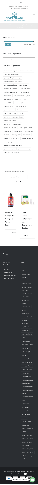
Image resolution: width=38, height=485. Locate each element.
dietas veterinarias (25, 88)
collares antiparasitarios (11, 74)
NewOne (20, 474)
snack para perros (9, 142)
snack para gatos (27, 138)
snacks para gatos (9, 149)
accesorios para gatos (11, 71)
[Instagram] (7, 254)
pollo (20, 127)
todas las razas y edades (11, 152)
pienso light (8, 113)
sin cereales (27, 135)
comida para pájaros (10, 85)
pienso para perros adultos (12, 124)
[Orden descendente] (32, 171)
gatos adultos (8, 99)
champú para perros (26, 71)
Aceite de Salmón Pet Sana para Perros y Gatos (9, 219)
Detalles (14, 232)
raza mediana (18, 131)
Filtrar (8, 44)
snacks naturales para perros (13, 145)
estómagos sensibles (10, 92)
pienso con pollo (22, 110)
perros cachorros (21, 106)
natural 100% (8, 103)
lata (25, 99)
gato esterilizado (19, 95)
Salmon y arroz (15, 135)
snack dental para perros (11, 138)
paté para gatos (19, 103)
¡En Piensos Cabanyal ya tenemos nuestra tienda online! (10, 274)
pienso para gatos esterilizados (13, 117)
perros (29, 103)
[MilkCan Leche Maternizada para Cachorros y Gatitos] (27, 199)
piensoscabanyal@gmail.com (19, 8)
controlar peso (23, 85)
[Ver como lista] (21, 182)
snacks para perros (24, 149)
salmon (6, 135)
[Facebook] (4, 254)
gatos (28, 95)
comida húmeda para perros (13, 81)
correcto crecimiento (10, 88)
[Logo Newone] (25, 474)
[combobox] (19, 58)
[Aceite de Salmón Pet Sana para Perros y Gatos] (10, 199)
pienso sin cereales (10, 127)
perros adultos (8, 106)
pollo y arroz (28, 127)
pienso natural (18, 113)
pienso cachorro (9, 110)
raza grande (7, 131)
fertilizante (7, 95)
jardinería (18, 99)
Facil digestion (24, 92)
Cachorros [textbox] (18, 59)
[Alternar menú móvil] (34, 14)
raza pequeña (29, 131)
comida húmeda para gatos (12, 78)
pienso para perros (10, 120)
